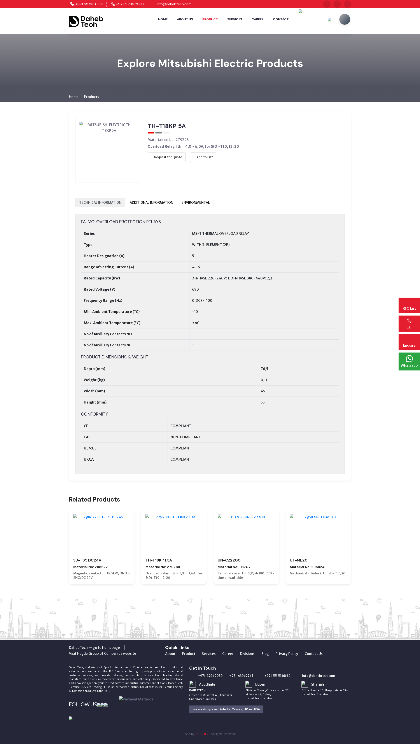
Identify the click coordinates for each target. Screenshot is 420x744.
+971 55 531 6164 (89, 4)
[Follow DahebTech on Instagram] (327, 4)
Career (258, 19)
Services (234, 19)
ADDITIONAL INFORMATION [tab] (151, 202)
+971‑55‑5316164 (277, 676)
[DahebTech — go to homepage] (86, 21)
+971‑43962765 (241, 676)
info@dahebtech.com (174, 4)
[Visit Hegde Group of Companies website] (102, 653)
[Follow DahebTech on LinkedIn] (347, 4)
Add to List (204, 157)
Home (163, 19)
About (170, 653)
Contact (281, 19)
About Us (185, 19)
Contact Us (314, 653)
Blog (265, 653)
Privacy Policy (286, 653)
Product (210, 19)
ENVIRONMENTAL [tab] (196, 202)
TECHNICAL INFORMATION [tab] (100, 202)
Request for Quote (168, 157)
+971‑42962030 (210, 676)
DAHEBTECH (202, 733)
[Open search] (344, 19)
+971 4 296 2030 (130, 4)
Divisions (247, 653)
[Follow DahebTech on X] (337, 4)
